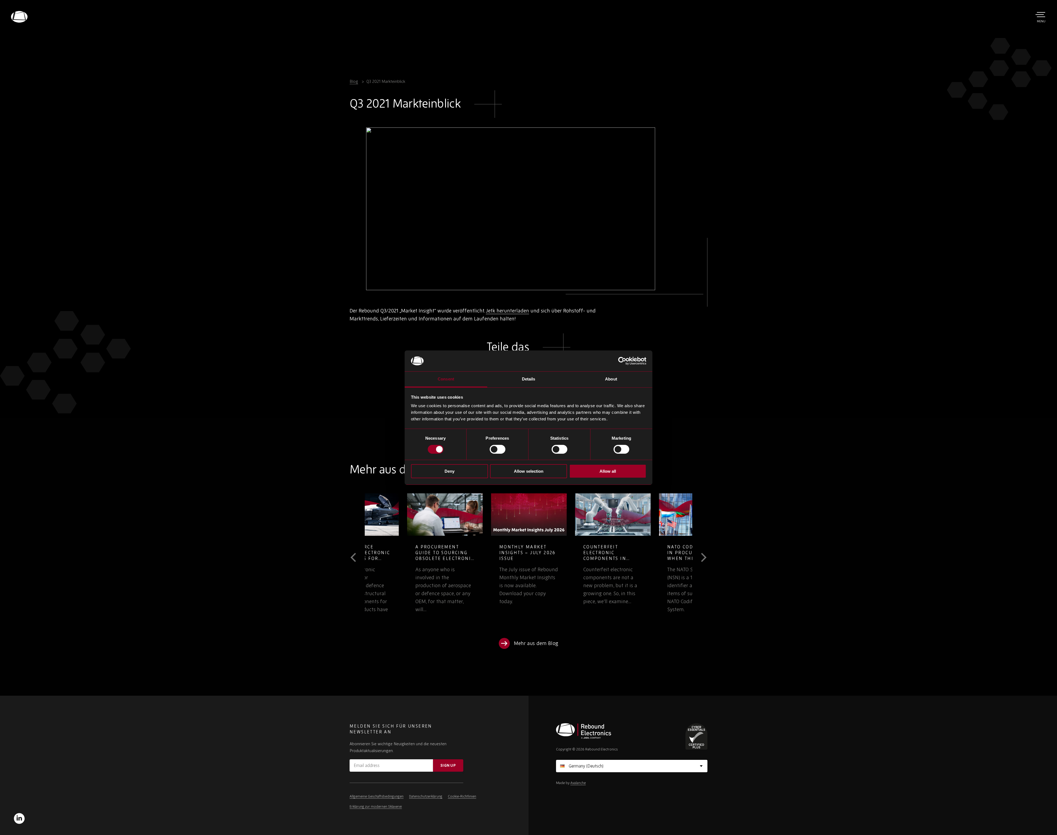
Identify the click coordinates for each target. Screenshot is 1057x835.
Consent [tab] (446, 379)
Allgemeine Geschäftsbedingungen (377, 796)
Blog (354, 81)
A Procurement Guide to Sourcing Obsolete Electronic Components (402, 555)
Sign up (448, 765)
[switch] (497, 449)
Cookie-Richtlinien (462, 796)
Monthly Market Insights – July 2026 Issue (485, 552)
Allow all (608, 471)
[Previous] (357, 557)
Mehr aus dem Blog (536, 643)
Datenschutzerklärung (425, 796)
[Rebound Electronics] (19, 17)
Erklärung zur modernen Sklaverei (376, 806)
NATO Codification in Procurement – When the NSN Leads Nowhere (653, 555)
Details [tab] (528, 379)
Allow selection (528, 471)
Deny (449, 471)
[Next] (699, 557)
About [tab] (611, 379)
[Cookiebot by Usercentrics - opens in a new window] (622, 361)
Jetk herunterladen (507, 310)
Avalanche (578, 782)
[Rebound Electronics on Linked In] (19, 818)
